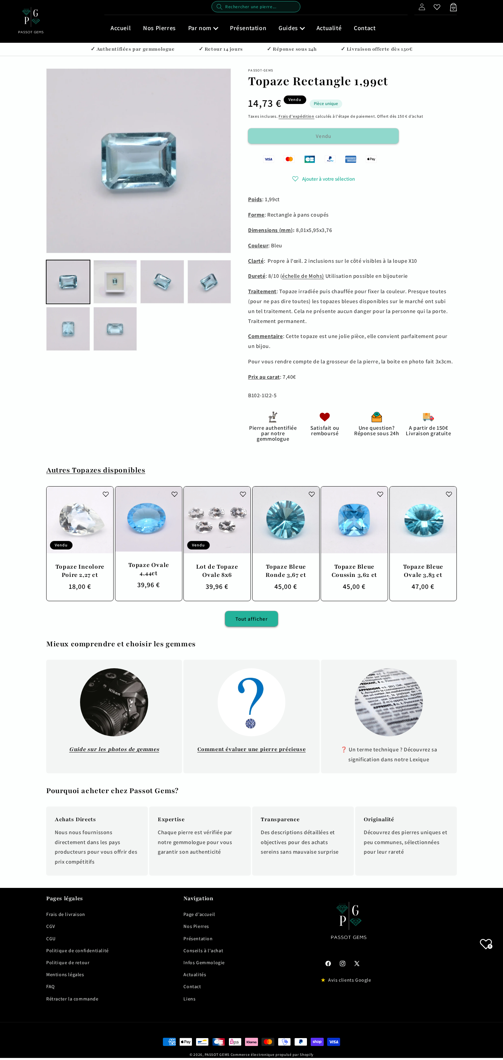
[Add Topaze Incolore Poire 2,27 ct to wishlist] (106, 494)
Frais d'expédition (296, 116)
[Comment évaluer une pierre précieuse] (252, 702)
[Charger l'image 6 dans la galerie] (115, 329)
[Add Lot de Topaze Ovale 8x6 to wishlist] (243, 494)
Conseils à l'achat (203, 950)
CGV (50, 926)
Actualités (194, 974)
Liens (189, 999)
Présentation (197, 938)
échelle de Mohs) (303, 276)
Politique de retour (67, 962)
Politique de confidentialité (77, 950)
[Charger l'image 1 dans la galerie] (68, 282)
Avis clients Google (349, 980)
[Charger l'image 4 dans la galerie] (209, 282)
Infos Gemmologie (204, 962)
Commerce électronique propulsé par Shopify (272, 1054)
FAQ (50, 986)
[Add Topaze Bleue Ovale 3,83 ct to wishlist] (448, 494)
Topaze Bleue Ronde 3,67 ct (286, 570)
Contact (192, 986)
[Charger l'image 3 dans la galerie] (162, 282)
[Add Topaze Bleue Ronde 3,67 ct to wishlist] (311, 494)
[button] (203, 28)
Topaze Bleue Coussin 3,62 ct (354, 570)
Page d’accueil (199, 914)
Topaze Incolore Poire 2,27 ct (79, 570)
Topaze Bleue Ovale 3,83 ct (423, 570)
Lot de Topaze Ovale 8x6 (217, 570)
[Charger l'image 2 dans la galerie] (115, 282)
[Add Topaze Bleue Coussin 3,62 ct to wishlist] (380, 494)
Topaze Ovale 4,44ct (148, 568)
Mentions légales (65, 974)
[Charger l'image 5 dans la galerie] (68, 329)
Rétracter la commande (72, 999)
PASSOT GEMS (217, 1054)
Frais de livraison (65, 914)
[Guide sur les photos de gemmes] (114, 702)
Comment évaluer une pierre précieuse (251, 749)
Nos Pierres (196, 926)
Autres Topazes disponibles (95, 470)
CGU (51, 938)
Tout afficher (251, 619)
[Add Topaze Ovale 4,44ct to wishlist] (174, 494)
